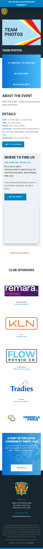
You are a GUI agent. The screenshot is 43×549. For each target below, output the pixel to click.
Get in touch (15, 197)
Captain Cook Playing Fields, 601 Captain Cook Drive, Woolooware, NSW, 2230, (20, 173)
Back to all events (20, 253)
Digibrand (30, 543)
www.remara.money (21, 304)
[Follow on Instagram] (24, 457)
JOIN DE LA (21, 468)
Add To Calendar (13, 144)
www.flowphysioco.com (21, 369)
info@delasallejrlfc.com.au (21, 516)
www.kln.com (21, 336)
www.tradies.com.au (21, 401)
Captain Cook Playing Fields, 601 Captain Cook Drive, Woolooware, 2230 (20, 132)
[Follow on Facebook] (18, 457)
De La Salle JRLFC (21, 84)
